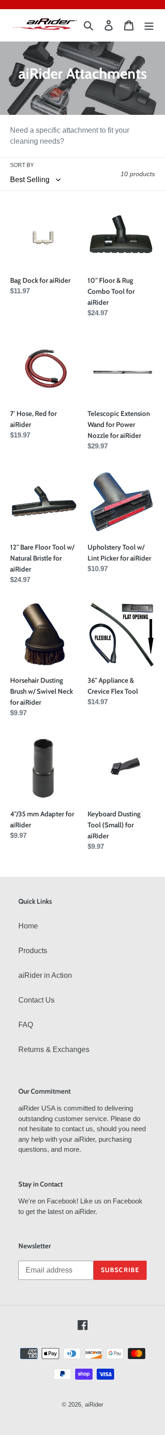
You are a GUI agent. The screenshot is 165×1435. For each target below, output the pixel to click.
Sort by (22, 165)
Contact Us (36, 1000)
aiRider (94, 1404)
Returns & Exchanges (53, 1049)
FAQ (25, 1025)
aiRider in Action (45, 975)
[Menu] (149, 25)
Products (32, 951)
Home (28, 926)
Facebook (62, 1201)
